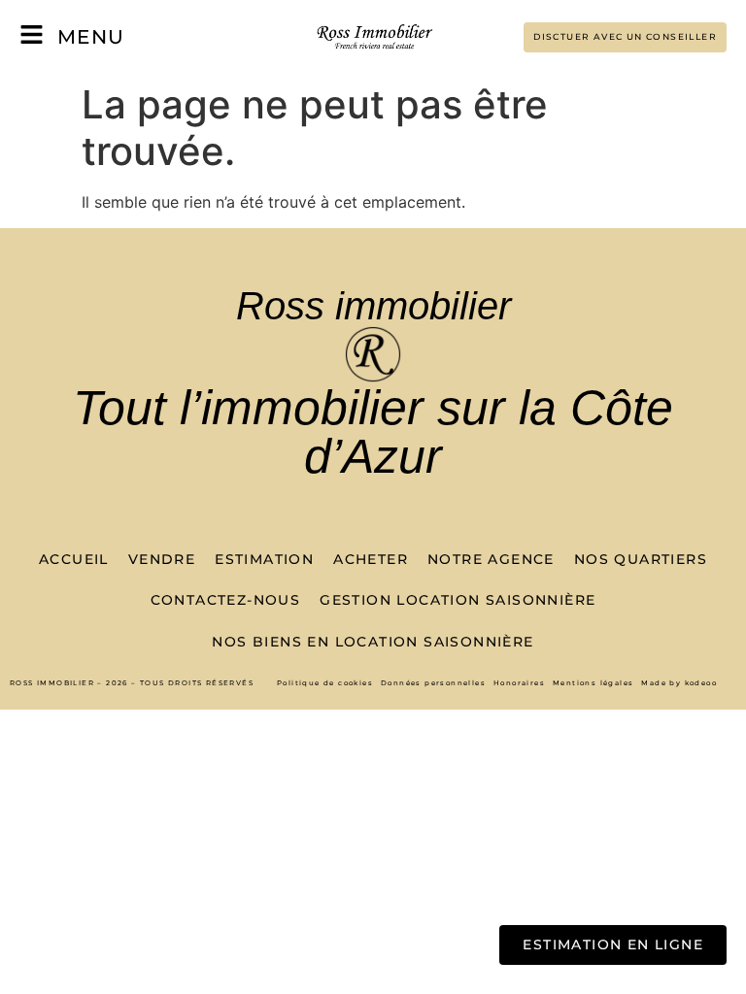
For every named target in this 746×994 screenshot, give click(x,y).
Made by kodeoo (679, 683)
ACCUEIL (74, 559)
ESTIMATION (264, 559)
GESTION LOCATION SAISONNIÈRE (457, 600)
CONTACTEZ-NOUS (226, 600)
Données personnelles (433, 683)
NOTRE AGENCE (491, 559)
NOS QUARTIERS (640, 559)
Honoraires (519, 683)
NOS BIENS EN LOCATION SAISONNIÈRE (372, 641)
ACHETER (370, 559)
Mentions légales (593, 683)
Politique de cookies (325, 683)
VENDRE (161, 559)
